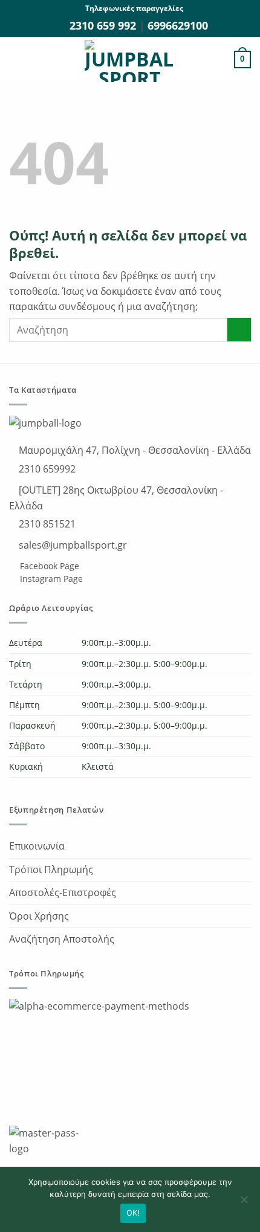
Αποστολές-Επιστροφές (62, 892)
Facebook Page (48, 566)
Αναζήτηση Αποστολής (61, 939)
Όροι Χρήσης (39, 916)
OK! (133, 1212)
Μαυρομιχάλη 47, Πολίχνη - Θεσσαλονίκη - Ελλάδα (133, 450)
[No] (243, 1203)
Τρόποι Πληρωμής (51, 869)
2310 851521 (46, 524)
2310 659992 (46, 469)
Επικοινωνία (37, 846)
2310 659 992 (104, 25)
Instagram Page (50, 578)
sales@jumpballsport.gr (71, 545)
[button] (16, 59)
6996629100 (178, 25)
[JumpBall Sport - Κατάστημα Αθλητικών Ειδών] (130, 61)
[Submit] (239, 329)
